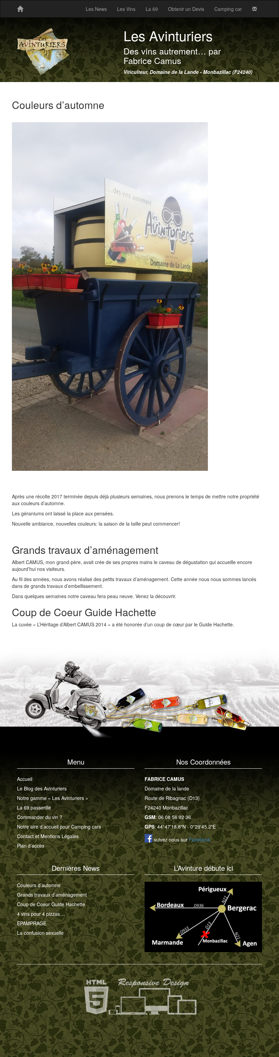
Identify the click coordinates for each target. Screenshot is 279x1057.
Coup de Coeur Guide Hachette (51, 904)
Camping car (228, 8)
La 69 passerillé (34, 807)
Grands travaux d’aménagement (52, 894)
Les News (96, 8)
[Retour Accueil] (20, 8)
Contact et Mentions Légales (48, 836)
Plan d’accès (30, 845)
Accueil (24, 778)
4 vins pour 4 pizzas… (41, 913)
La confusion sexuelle (40, 932)
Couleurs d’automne (39, 885)
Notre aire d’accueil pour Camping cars (59, 826)
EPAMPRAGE (31, 923)
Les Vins (126, 8)
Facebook (199, 839)
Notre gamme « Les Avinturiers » (52, 798)
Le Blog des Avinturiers (42, 788)
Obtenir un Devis (186, 8)
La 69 (152, 8)
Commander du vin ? (39, 817)
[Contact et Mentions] (254, 8)
